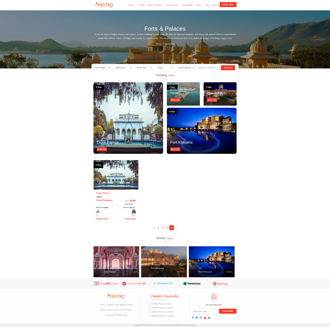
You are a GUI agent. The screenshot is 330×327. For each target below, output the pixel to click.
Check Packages (104, 200)
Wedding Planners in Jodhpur (162, 312)
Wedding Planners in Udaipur (162, 308)
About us (131, 5)
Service (142, 5)
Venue (159, 44)
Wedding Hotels (121, 315)
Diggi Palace (103, 193)
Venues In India (172, 5)
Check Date (130, 219)
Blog (207, 5)
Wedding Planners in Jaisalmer (162, 316)
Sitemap (129, 310)
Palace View (102, 219)
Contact (214, 5)
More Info (102, 149)
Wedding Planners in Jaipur (161, 304)
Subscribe (227, 311)
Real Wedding (188, 5)
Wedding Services (107, 310)
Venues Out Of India (155, 5)
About (122, 310)
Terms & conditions (107, 305)
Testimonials (109, 315)
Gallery (198, 5)
